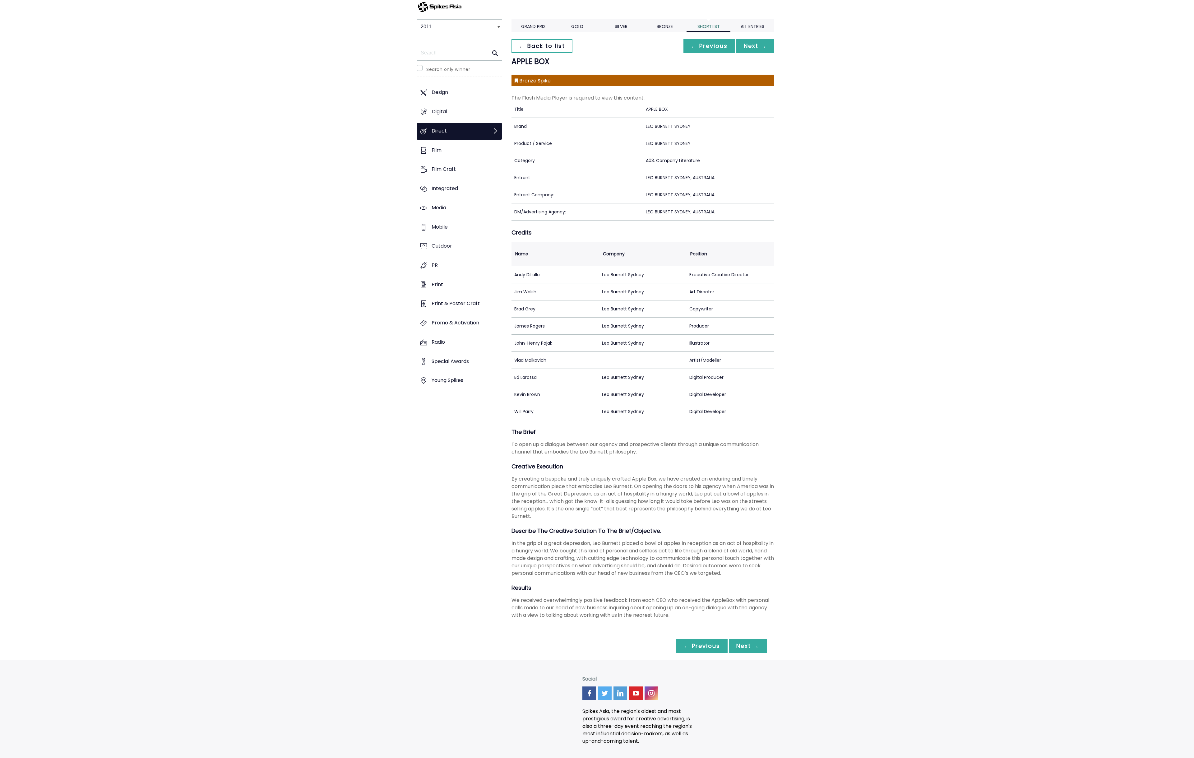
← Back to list (542, 46)
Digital (439, 111)
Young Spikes (447, 380)
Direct (439, 130)
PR (435, 265)
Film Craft (444, 169)
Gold (577, 26)
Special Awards (450, 361)
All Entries (752, 26)
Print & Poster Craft (456, 303)
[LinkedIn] (620, 693)
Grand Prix (533, 26)
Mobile (440, 226)
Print (437, 284)
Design (440, 92)
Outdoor (442, 246)
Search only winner (448, 69)
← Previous (709, 46)
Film (437, 150)
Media (439, 207)
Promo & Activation (455, 323)
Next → (755, 46)
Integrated (445, 188)
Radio (438, 342)
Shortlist (708, 26)
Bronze (665, 26)
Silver (621, 26)
